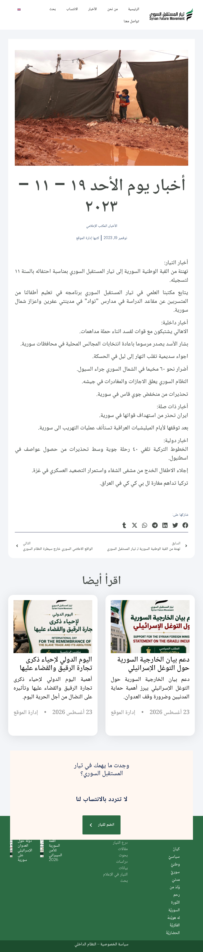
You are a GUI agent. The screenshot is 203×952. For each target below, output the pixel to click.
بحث (52, 8)
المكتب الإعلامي (96, 225)
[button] (185, 525)
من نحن (112, 8)
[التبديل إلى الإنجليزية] (19, 9)
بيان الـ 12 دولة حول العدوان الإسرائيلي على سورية (25, 847)
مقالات (123, 849)
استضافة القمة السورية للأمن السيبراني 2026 (55, 847)
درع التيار (120, 842)
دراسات (122, 861)
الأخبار (92, 8)
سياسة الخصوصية (114, 943)
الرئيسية (133, 8)
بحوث (123, 855)
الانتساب (72, 8)
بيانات (123, 868)
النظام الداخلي (85, 943)
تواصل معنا (131, 21)
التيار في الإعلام (115, 874)
